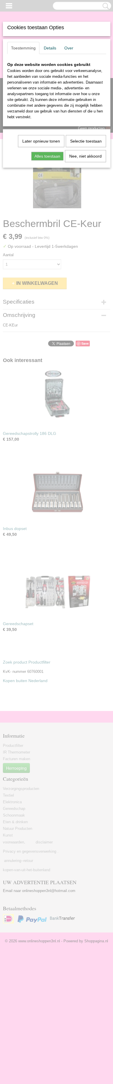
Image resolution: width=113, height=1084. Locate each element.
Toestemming (23, 48)
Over (68, 48)
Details (50, 48)
